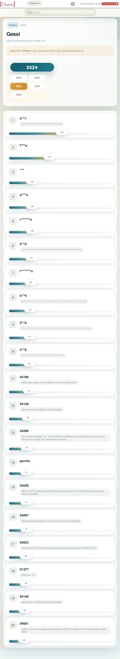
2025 (37, 86)
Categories (34, 3)
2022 (18, 77)
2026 (18, 94)
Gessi (13, 33)
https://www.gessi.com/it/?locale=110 (25, 40)
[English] (73, 4)
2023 (37, 77)
